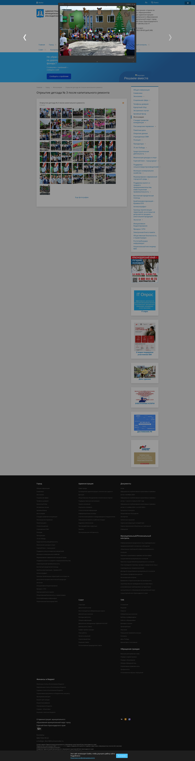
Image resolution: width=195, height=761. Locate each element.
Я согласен (122, 756)
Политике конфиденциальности (82, 758)
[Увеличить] (132, 4)
